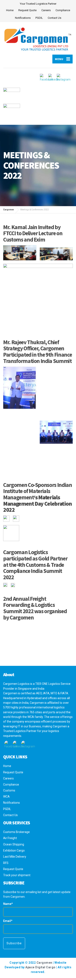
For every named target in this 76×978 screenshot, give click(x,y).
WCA (6, 796)
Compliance (63, 10)
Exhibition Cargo (14, 850)
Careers (46, 10)
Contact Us (54, 17)
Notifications (23, 17)
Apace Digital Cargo (40, 967)
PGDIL (39, 17)
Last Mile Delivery (14, 856)
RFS (5, 863)
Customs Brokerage (16, 832)
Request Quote (27, 10)
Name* (8, 903)
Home (10, 10)
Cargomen (44, 962)
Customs (9, 790)
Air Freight (10, 838)
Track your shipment (16, 875)
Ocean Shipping (13, 844)
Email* (7, 921)
